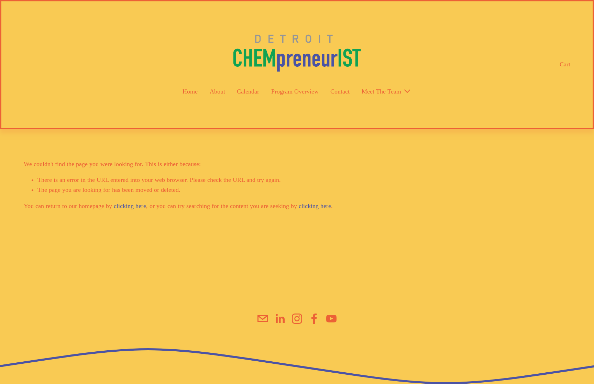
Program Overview (295, 91)
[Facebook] (314, 318)
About (217, 91)
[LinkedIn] (279, 318)
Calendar (248, 91)
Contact (340, 91)
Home (190, 91)
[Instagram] (297, 318)
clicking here (130, 205)
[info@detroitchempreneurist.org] (262, 318)
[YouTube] (331, 318)
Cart (565, 64)
